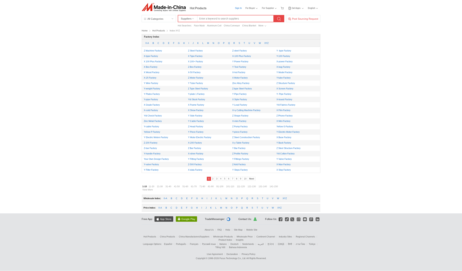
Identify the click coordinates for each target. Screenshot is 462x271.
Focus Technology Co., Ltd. (232, 258)
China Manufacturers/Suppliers (194, 236)
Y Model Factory (284, 72)
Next (251, 178)
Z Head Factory (195, 126)
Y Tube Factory (195, 83)
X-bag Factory (283, 67)
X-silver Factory (195, 153)
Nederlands (248, 244)
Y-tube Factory (283, 78)
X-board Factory (284, 99)
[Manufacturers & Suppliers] (165, 7)
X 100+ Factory (195, 61)
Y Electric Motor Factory (288, 132)
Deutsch (234, 244)
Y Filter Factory (151, 170)
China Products (167, 236)
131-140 (263, 186)
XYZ (266, 43)
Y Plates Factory (152, 94)
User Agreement (215, 254)
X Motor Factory (240, 78)
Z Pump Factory (240, 126)
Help (227, 230)
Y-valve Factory (151, 164)
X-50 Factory (194, 72)
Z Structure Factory (285, 83)
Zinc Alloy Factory (240, 83)
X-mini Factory (239, 121)
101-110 (230, 186)
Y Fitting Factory (196, 159)
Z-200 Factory (150, 143)
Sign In (238, 8)
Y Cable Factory (196, 121)
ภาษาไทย (300, 244)
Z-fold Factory (239, 164)
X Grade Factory (152, 105)
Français (194, 244)
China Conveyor (232, 25)
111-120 (241, 186)
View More (147, 189)
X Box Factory (150, 67)
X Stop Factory (283, 170)
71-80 (202, 186)
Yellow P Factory (152, 132)
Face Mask (199, 25)
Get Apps (296, 8)
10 (245, 178)
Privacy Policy (248, 254)
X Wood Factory (151, 72)
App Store (163, 219)
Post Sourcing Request (305, 18)
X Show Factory (195, 110)
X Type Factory (195, 56)
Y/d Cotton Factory (285, 153)
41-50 (177, 186)
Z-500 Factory (195, 164)
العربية (261, 244)
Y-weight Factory (152, 88)
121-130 (252, 186)
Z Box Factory (194, 67)
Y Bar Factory (238, 148)
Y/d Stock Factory (196, 99)
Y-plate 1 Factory (196, 94)
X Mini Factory (283, 121)
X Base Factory (283, 137)
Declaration (232, 254)
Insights (239, 240)
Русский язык (209, 244)
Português (181, 244)
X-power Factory (284, 61)
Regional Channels (305, 236)
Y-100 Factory (283, 56)
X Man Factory (283, 164)
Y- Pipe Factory (283, 94)
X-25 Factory (150, 78)
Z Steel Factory (195, 50)
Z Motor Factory (195, 78)
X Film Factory (283, 110)
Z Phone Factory (284, 115)
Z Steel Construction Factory (246, 137)
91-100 (219, 186)
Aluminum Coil (214, 25)
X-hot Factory (238, 72)
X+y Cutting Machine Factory (246, 110)
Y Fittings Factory (240, 159)
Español (168, 244)
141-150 (274, 186)
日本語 (281, 244)
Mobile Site (251, 230)
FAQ (219, 230)
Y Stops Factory (240, 170)
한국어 (270, 244)
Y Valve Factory (284, 159)
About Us (209, 230)
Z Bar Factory (194, 148)
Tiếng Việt (220, 247)
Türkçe (312, 244)
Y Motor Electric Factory (199, 137)
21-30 (160, 186)
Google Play (186, 219)
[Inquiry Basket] (283, 8)
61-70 (194, 186)
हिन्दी (290, 244)
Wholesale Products (223, 236)
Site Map (238, 230)
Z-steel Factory (239, 50)
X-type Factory (151, 56)
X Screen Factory (284, 88)
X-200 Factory (195, 143)
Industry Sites (285, 236)
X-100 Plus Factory (241, 56)
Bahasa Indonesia (238, 247)
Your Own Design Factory (156, 159)
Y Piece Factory (195, 132)
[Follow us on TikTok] (287, 219)
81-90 (211, 186)
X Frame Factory (196, 105)
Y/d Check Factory (153, 115)
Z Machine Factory (153, 50)
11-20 (151, 186)
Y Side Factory (195, 115)
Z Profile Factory (240, 153)
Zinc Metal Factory (153, 121)
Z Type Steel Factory (198, 88)
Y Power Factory (240, 61)
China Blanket (249, 25)
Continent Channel (265, 236)
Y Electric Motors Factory (156, 137)
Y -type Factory (283, 50)
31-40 (168, 186)
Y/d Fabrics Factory (285, 105)
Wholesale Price (245, 236)
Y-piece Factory (239, 132)
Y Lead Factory (239, 105)
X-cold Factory (151, 110)
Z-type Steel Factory (242, 88)
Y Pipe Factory (239, 94)
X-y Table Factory (240, 143)
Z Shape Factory (240, 115)
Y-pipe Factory (151, 99)
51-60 (185, 186)
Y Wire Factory (151, 83)
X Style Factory (239, 99)
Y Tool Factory (239, 67)
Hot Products (198, 8)
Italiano (223, 244)
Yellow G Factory (284, 126)
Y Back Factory (283, 143)
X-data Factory (195, 170)
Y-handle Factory (152, 153)
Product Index (225, 240)
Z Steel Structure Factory (288, 148)
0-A (147, 43)
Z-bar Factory (150, 148)
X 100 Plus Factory (153, 61)
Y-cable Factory (151, 126)
